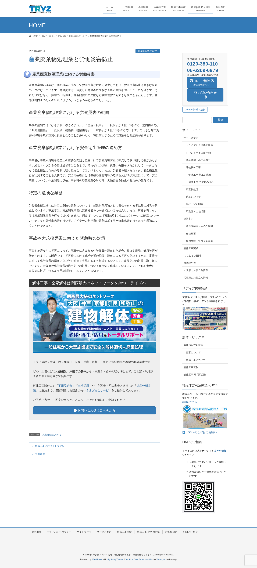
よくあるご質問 (192, 255)
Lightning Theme (115, 559)
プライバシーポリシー (59, 531)
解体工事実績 (191, 248)
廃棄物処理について (147, 51)
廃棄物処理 (192, 189)
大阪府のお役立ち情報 (196, 270)
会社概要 (191, 233)
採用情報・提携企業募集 (199, 241)
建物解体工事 (193, 167)
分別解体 (40, 454)
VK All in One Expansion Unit (139, 559)
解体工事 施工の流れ (199, 174)
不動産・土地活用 (196, 211)
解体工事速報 (191, 367)
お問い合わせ (190, 531)
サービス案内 (191, 137)
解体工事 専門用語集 (195, 374)
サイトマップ (84, 531)
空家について (193, 352)
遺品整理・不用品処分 (198, 160)
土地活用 (83, 385)
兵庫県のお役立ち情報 (196, 277)
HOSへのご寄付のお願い (201, 432)
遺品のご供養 (193, 196)
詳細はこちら (189, 402)
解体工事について (196, 360)
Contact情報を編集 (195, 109)
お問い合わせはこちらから (96, 410)
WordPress (97, 559)
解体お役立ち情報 (193, 345)
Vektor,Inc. (161, 559)
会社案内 (188, 218)
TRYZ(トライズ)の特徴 (198, 152)
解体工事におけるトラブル (49, 445)
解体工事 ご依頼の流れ (201, 182)
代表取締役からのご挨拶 (199, 226)
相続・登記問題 (194, 204)
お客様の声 (190, 263)
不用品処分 (65, 385)
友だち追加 (220, 451)
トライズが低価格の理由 (199, 145)
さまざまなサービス (98, 390)
